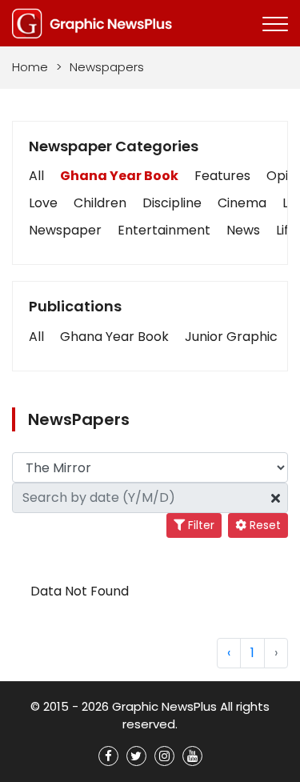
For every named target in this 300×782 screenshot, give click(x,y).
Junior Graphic (231, 336)
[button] (36, 337)
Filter (199, 525)
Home (30, 66)
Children (100, 203)
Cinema (242, 203)
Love (43, 203)
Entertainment (164, 230)
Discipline (172, 203)
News (243, 230)
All (36, 175)
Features (222, 175)
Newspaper (65, 230)
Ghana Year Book (119, 175)
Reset (263, 525)
